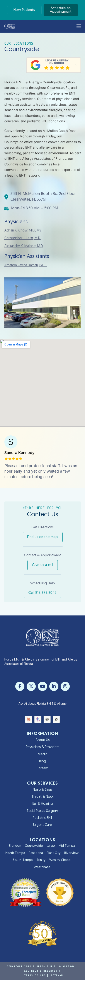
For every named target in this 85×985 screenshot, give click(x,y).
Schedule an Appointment (61, 10)
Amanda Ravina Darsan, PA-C (25, 265)
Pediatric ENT (43, 818)
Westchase (42, 867)
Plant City (54, 853)
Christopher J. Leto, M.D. (22, 238)
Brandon (15, 846)
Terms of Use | (36, 975)
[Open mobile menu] (78, 26)
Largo (51, 846)
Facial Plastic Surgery (42, 811)
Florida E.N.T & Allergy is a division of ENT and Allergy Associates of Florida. (40, 662)
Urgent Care (42, 825)
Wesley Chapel (60, 860)
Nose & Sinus (42, 790)
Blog (42, 761)
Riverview (71, 853)
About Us (43, 740)
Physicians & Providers (42, 747)
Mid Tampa (67, 846)
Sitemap (57, 975)
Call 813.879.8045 (42, 593)
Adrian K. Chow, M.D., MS (22, 230)
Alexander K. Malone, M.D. (23, 246)
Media (42, 754)
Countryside (34, 846)
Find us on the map (42, 537)
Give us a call (42, 565)
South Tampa (23, 860)
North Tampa (15, 853)
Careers (42, 768)
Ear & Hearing (42, 804)
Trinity (41, 860)
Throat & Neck (42, 797)
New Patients (24, 10)
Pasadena (36, 853)
